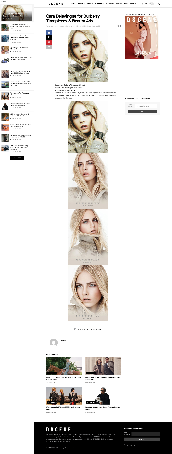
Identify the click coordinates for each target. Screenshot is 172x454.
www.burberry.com (68, 90)
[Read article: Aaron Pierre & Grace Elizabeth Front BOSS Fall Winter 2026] (103, 366)
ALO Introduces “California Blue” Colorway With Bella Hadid (20, 115)
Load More (17, 158)
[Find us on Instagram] (142, 3)
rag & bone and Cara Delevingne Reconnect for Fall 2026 (20, 136)
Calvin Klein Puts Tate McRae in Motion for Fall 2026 (20, 125)
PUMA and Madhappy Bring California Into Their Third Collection (19, 147)
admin (63, 340)
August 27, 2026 (51, 382)
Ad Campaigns (61, 26)
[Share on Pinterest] (49, 42)
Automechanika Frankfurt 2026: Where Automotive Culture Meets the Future (20, 83)
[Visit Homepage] (55, 3)
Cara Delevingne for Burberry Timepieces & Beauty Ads (13, 14)
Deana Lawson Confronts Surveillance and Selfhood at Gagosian (19, 37)
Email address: (131, 106)
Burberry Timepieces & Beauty (74, 85)
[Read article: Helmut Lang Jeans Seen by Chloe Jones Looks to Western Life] (64, 366)
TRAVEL (118, 3)
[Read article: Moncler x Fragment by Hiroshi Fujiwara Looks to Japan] (103, 396)
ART (125, 3)
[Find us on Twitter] (139, 3)
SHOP (132, 3)
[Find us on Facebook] (135, 3)
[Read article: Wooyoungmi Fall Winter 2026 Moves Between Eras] (64, 396)
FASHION (80, 3)
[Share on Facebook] (49, 32)
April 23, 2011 (50, 26)
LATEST (73, 3)
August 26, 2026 (90, 382)
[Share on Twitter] (49, 37)
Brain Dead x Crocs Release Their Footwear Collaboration (21, 58)
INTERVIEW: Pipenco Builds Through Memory (19, 48)
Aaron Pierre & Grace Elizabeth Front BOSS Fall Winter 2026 (20, 72)
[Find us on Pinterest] (146, 3)
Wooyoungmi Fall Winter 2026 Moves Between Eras (19, 94)
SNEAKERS (90, 3)
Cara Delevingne (78, 26)
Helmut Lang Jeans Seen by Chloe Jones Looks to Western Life (20, 26)
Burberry (69, 26)
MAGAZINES (99, 3)
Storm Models (96, 26)
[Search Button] (159, 3)
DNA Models (87, 26)
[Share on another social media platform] (49, 47)
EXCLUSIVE (109, 3)
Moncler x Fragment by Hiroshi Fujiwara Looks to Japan (20, 104)
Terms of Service (65, 441)
